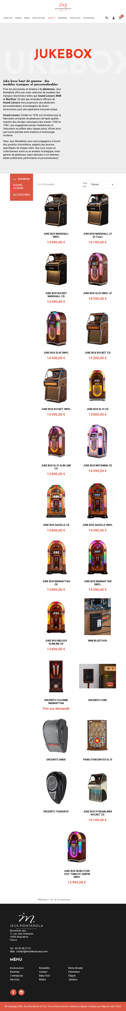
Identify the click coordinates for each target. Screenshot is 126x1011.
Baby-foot (44, 975)
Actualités (44, 968)
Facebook (13, 992)
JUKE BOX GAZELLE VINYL (98, 525)
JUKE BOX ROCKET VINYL (56, 409)
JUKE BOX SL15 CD (97, 409)
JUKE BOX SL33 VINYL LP (97, 293)
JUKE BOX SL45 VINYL (56, 352)
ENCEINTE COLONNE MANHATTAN (56, 702)
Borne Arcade (75, 968)
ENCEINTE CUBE (97, 700)
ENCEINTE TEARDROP (56, 811)
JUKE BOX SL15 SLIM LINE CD (56, 467)
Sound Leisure (18, 187)
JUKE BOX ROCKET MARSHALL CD (56, 295)
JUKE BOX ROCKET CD (97, 352)
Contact (43, 971)
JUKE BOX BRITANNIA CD (97, 465)
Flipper (72, 975)
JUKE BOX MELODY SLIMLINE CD (56, 642)
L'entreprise (16, 975)
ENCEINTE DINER (56, 759)
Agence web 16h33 (111, 1006)
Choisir (102, 185)
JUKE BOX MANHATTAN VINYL (97, 583)
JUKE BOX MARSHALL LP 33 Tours (97, 235)
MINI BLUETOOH (97, 640)
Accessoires (21, 195)
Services (15, 979)
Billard (42, 979)
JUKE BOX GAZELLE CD (56, 525)
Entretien (15, 971)
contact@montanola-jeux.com (32, 951)
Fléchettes (74, 971)
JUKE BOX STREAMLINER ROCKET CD (97, 813)
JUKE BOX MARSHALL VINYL (56, 235)
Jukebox (24, 179)
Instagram (21, 992)
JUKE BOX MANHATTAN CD (56, 583)
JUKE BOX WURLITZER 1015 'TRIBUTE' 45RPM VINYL (77, 874)
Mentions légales (79, 1006)
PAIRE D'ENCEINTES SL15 (97, 759)
